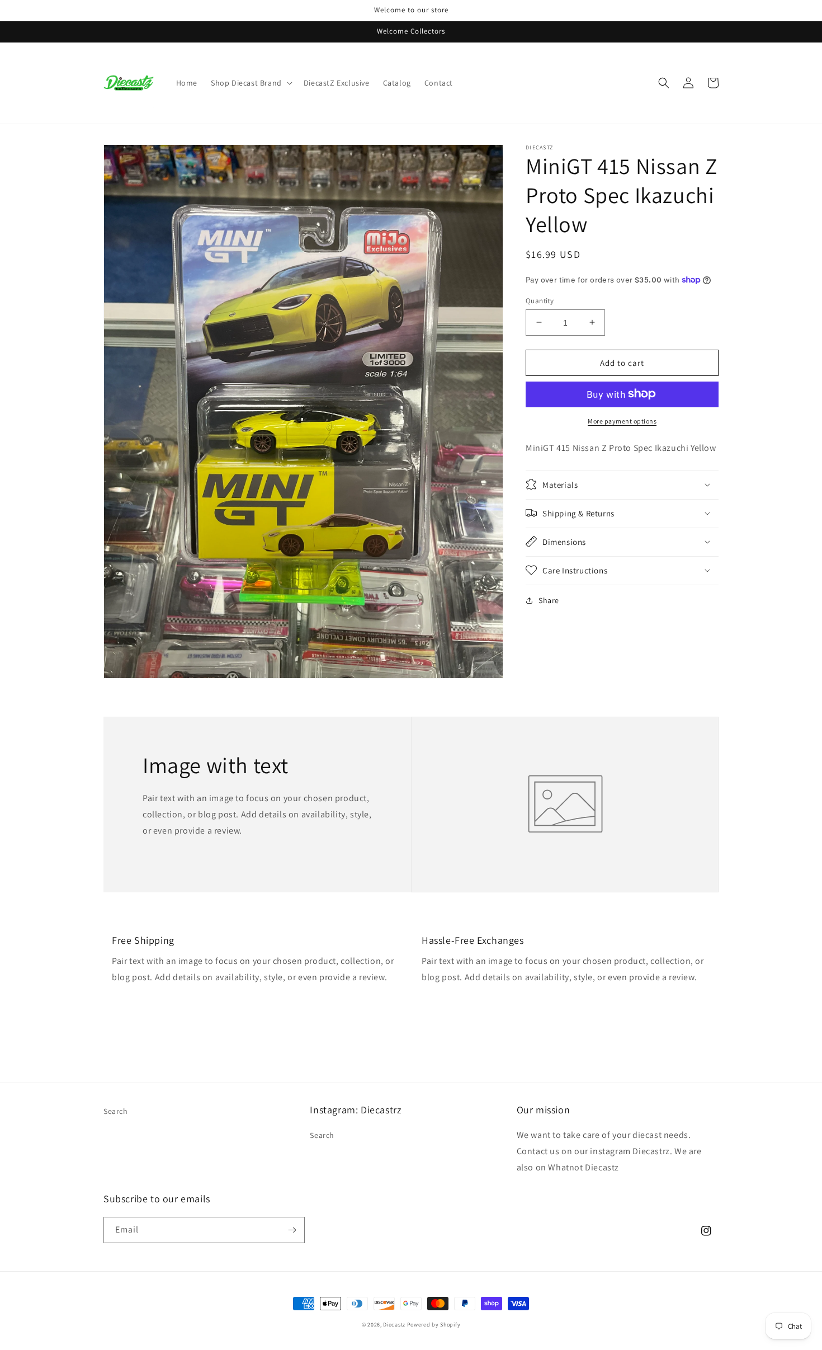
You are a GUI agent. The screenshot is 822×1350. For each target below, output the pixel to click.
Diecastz (394, 1324)
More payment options (622, 420)
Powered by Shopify (434, 1324)
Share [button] (548, 600)
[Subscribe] (292, 1230)
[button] (250, 83)
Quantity (540, 300)
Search (115, 1111)
